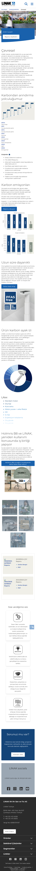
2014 (3, 130)
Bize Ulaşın (9, 831)
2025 (3, 144)
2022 (3, 137)
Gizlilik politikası (14, 868)
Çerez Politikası (8, 867)
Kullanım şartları (26, 867)
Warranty (22, 868)
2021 (2, 133)
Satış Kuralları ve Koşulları (18, 870)
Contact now (18, 754)
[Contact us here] (32, 627)
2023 (3, 141)
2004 (3, 122)
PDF (19, 567)
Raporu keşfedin (11, 37)
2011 (2, 126)
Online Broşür (22, 564)
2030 (3, 148)
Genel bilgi (17, 867)
